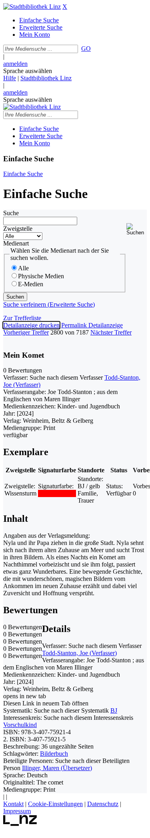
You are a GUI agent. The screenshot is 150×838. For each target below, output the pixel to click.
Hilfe (9, 78)
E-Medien (30, 284)
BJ (113, 710)
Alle (23, 268)
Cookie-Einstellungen (55, 803)
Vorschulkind (20, 724)
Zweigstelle (17, 228)
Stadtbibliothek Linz (46, 78)
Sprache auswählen (27, 70)
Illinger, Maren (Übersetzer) (57, 768)
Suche (11, 213)
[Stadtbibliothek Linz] (32, 6)
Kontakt (13, 803)
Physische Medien (41, 276)
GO (86, 48)
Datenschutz (102, 803)
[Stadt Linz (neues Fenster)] (20, 823)
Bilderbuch (54, 753)
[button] (136, 229)
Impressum (17, 811)
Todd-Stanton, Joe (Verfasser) (79, 653)
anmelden (15, 63)
